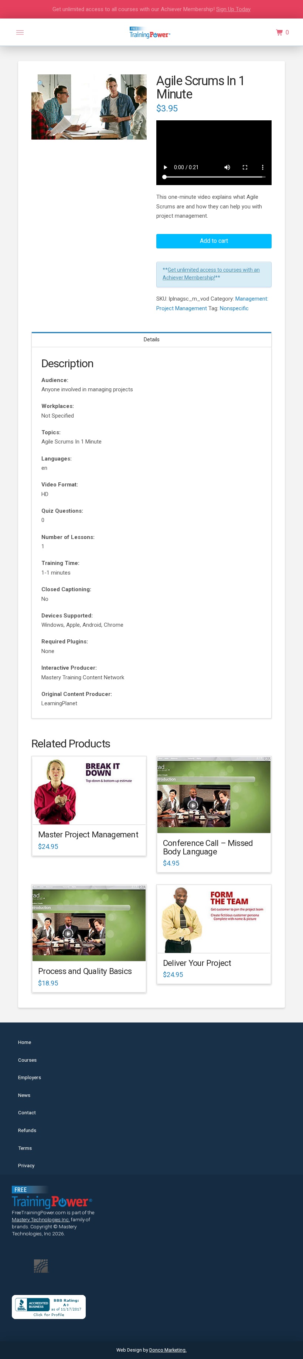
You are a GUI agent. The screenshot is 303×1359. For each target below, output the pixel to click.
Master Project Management (88, 834)
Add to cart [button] (92, 812)
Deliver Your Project (197, 963)
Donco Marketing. (168, 1350)
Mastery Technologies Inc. (41, 1219)
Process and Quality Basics (85, 971)
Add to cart (214, 240)
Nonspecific (234, 308)
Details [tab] (152, 339)
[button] (20, 32)
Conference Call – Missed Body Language (208, 847)
